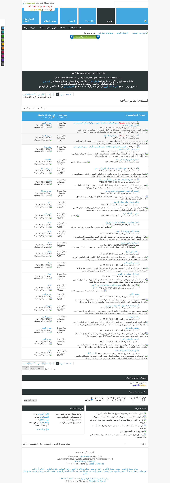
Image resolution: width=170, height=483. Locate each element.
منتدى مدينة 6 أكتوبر (111, 468)
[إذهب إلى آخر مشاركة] (43, 127)
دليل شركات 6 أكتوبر (80, 468)
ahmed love (123, 288)
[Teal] (2, 32)
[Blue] (2, 28)
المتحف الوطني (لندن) (129, 339)
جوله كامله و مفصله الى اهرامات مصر (110, 168)
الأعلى (25, 368)
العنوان (143, 114)
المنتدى (135, 32)
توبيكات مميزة (82, 471)
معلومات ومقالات (105, 32)
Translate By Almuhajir (85, 461)
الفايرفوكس (69, 86)
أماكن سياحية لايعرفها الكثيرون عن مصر (122, 305)
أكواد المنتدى (43, 414)
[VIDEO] (45, 422)
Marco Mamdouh (96, 463)
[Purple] (2, 60)
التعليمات (63, 27)
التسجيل (46, 81)
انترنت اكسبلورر (111, 86)
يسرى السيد (123, 127)
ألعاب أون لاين (38, 468)
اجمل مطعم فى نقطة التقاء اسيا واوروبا (122, 222)
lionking (125, 224)
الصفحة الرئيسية (75, 27)
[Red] (2, 52)
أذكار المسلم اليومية (65, 471)
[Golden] (2, 44)
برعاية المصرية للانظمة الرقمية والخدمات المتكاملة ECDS (85, 478)
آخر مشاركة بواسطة (46, 114)
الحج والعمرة (141, 471)
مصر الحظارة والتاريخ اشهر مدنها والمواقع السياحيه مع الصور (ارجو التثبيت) (106, 123)
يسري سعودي (123, 353)
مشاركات (63, 114)
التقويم (55, 27)
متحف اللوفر (133, 294)
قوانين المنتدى (43, 429)
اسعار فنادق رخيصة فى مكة (127, 159)
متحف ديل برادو (132, 328)
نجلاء (126, 137)
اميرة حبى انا (123, 170)
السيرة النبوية (120, 471)
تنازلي (88, 400)
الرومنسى (124, 204)
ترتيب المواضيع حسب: (116, 397)
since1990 (124, 245)
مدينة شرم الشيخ (111, 135)
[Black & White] (2, 64)
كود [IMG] (44, 419)
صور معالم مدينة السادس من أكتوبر (106, 285)
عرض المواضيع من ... (137, 397)
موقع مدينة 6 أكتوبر (62, 444)
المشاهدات (62, 117)
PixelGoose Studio (97, 481)
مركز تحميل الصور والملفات (100, 471)
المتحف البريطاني (131, 262)
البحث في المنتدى (29, 108)
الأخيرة (33, 94)
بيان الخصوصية (35, 444)
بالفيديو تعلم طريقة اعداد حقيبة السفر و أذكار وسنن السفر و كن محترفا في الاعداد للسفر (106, 147)
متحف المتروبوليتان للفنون (127, 231)
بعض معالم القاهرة (131, 213)
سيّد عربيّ (124, 151)
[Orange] (2, 48)
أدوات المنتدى (42, 108)
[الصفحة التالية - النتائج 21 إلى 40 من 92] (41, 94)
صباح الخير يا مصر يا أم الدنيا (127, 350)
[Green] (2, 36)
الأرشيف (48, 444)
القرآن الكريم (52, 468)
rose (126, 161)
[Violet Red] (2, 56)
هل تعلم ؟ (131, 471)
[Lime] (2, 40)
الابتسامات (44, 416)
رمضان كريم (38, 471)
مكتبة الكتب (50, 471)
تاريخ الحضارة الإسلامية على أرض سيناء (115, 179)
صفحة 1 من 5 (65, 94)
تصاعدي (98, 400)
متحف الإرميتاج (132, 251)
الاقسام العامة (122, 32)
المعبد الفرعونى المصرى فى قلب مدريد (122, 190)
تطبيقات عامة (45, 27)
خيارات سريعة (29, 27)
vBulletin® (85, 456)
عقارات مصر (95, 468)
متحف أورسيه (133, 316)
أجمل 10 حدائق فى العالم (128, 274)
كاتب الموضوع (132, 114)
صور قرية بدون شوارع (130, 242)
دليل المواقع (64, 468)
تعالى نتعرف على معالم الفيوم (126, 202)
